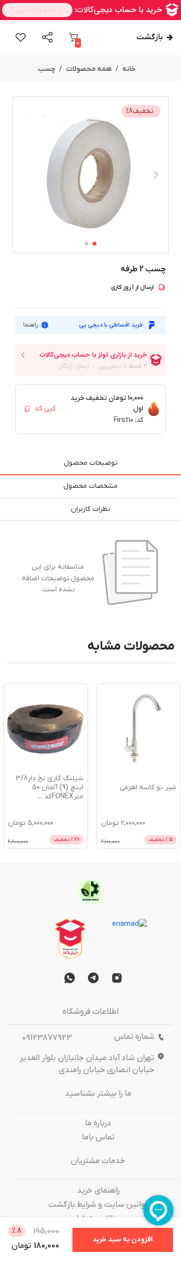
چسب (46, 69)
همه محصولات (89, 69)
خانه (129, 69)
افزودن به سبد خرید (123, 1239)
